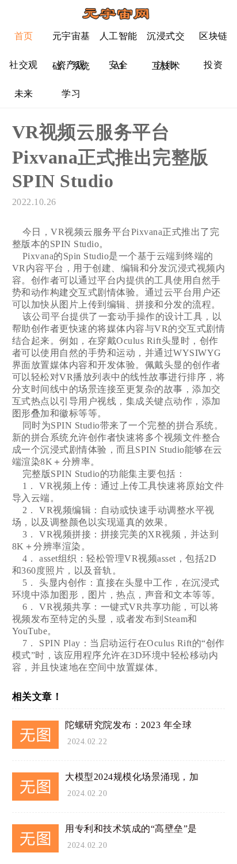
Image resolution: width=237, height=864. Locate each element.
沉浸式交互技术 (166, 40)
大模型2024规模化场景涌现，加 (131, 777)
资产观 (71, 65)
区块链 (213, 36)
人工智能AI (118, 40)
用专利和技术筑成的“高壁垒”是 (131, 828)
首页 (23, 36)
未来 (23, 93)
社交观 (23, 65)
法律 (165, 65)
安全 (118, 65)
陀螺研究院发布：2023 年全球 (128, 725)
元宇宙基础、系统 (71, 40)
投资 (213, 65)
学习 (71, 93)
